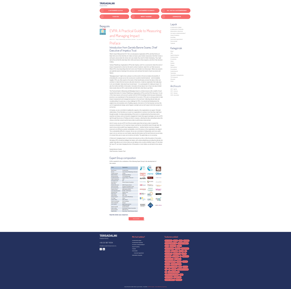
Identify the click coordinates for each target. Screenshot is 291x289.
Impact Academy (174, 35)
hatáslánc (179, 245)
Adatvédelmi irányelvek (176, 31)
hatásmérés (177, 248)
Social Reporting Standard (182, 269)
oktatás (180, 266)
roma (166, 269)
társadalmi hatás (177, 277)
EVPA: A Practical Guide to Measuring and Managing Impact (135, 33)
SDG (169, 269)
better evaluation (168, 240)
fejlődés (180, 240)
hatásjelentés (173, 245)
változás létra (179, 279)
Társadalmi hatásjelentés (177, 75)
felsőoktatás (186, 240)
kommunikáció (168, 256)
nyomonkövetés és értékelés (171, 266)
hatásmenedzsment (169, 248)
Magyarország (185, 256)
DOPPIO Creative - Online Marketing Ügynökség (157, 286)
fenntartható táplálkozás (183, 243)
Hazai (171, 61)
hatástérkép (167, 251)
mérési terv (185, 261)
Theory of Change (168, 277)
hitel (186, 251)
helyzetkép (181, 251)
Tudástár (172, 43)
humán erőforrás (168, 253)
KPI (180, 256)
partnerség (185, 266)
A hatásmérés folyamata (176, 29)
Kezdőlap (173, 37)
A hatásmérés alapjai (175, 27)
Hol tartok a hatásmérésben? (178, 33)
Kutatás (172, 63)
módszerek (167, 264)
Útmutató (134, 39)
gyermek (167, 245)
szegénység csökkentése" (173, 272)
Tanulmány (173, 73)
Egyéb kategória (174, 55)
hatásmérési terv (185, 248)
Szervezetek (173, 41)
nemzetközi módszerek (176, 264)
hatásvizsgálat (174, 251)
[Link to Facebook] (101, 249)
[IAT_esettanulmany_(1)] (103, 32)
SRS (166, 272)
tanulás (181, 274)
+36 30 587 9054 (106, 243)
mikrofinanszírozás (169, 259)
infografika (184, 253)
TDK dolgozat (174, 77)
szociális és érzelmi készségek (171, 274)
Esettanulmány (122, 39)
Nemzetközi (128, 39)
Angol (117, 39)
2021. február (173, 93)
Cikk (171, 53)
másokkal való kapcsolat (170, 261)
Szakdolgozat (174, 71)
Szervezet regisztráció (176, 39)
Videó (172, 81)
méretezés (179, 261)
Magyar (172, 65)
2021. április (173, 89)
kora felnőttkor (176, 256)
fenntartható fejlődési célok (171, 243)
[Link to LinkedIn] (104, 249)
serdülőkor (174, 269)
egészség (175, 240)
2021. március (174, 91)
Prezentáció (173, 69)
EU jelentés (173, 59)
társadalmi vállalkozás (170, 279)
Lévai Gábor (141, 39)
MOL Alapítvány (177, 259)
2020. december (174, 95)
